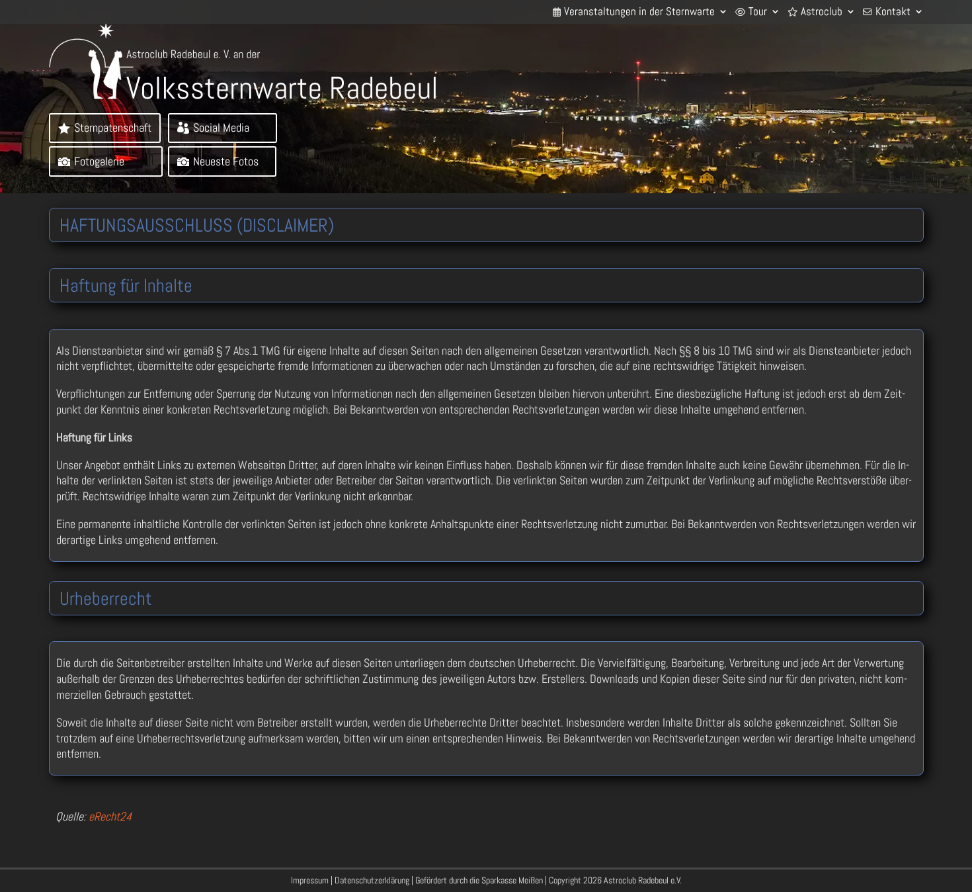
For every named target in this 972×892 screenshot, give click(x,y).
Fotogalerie (99, 161)
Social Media (221, 127)
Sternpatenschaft (112, 127)
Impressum (310, 880)
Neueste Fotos (226, 161)
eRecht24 (110, 816)
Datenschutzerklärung (372, 880)
